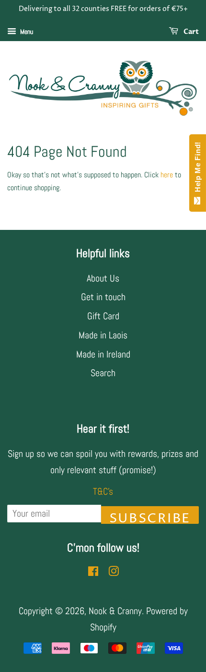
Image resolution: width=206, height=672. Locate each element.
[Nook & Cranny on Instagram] (113, 572)
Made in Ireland (103, 354)
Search (103, 373)
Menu (26, 31)
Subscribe (150, 517)
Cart (190, 31)
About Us (103, 278)
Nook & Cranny (115, 611)
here (166, 175)
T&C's (103, 491)
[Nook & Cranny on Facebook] (93, 572)
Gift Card (103, 316)
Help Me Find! (198, 169)
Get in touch (103, 297)
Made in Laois (103, 335)
